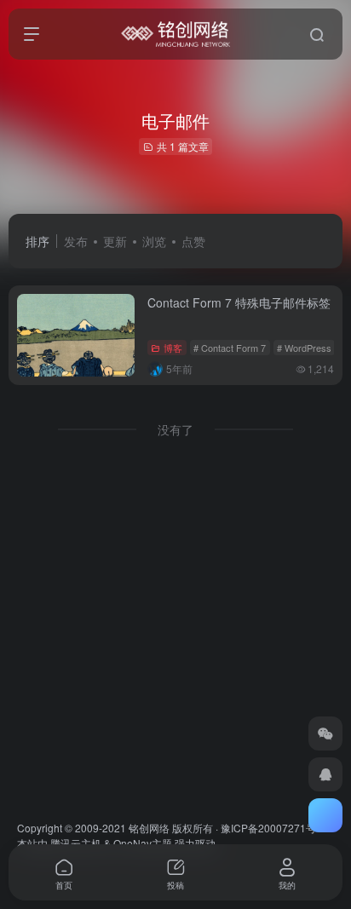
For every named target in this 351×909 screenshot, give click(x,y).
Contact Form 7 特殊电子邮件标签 (239, 302)
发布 (76, 241)
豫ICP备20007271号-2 (273, 827)
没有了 (175, 429)
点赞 (193, 241)
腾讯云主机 (75, 843)
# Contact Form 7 (229, 347)
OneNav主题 (142, 843)
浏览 (154, 241)
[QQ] (325, 774)
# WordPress (304, 347)
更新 (115, 241)
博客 (173, 347)
